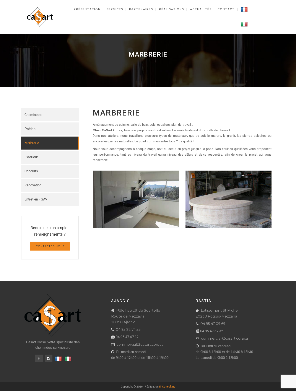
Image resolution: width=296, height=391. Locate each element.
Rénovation (32, 185)
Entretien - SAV (35, 199)
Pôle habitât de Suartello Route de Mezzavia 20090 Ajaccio (135, 316)
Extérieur (31, 157)
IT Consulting (167, 386)
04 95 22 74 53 (128, 329)
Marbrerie (31, 143)
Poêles (30, 129)
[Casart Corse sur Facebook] (39, 358)
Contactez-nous (50, 246)
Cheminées (33, 115)
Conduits (31, 171)
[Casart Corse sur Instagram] (48, 358)
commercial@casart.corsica (140, 344)
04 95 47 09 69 (212, 324)
